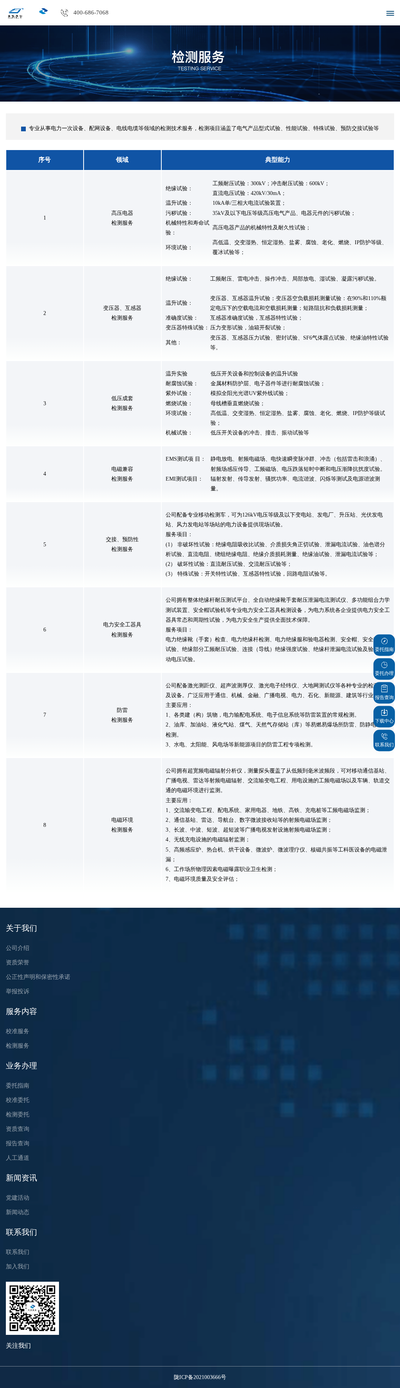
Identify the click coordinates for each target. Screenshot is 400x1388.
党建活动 (17, 1198)
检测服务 (17, 1046)
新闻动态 (17, 1212)
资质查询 (17, 1129)
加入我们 (17, 1266)
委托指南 (17, 1085)
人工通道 (17, 1158)
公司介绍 (17, 948)
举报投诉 (17, 991)
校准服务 (17, 1031)
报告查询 (17, 1143)
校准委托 (17, 1100)
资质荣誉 (17, 962)
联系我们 (17, 1252)
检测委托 (17, 1114)
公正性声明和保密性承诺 (38, 977)
